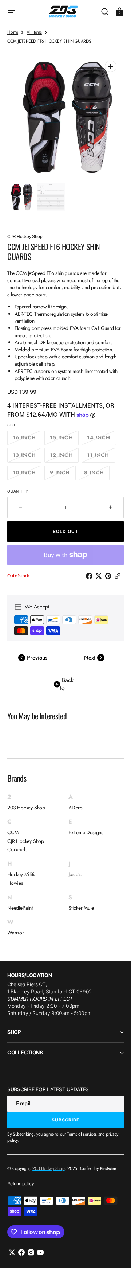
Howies (15, 883)
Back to (67, 684)
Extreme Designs (85, 832)
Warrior (15, 932)
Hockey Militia (22, 874)
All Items (34, 32)
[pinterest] (109, 576)
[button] (12, 12)
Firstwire (108, 1168)
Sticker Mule (81, 908)
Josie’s (75, 874)
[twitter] (100, 576)
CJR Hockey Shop (25, 841)
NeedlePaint (20, 908)
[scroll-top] (115, 1252)
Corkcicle (17, 849)
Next (90, 658)
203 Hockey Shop (26, 807)
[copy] (119, 576)
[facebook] (90, 576)
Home (12, 32)
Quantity (17, 491)
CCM (12, 832)
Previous (36, 658)
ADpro (75, 807)
